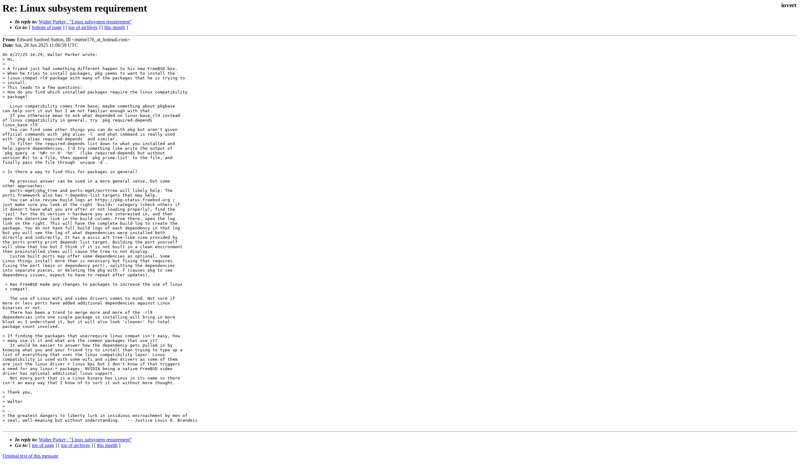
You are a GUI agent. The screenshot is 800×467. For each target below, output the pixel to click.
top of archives (83, 27)
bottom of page (47, 27)
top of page (43, 445)
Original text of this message (30, 456)
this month (114, 27)
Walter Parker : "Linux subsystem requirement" (85, 21)
